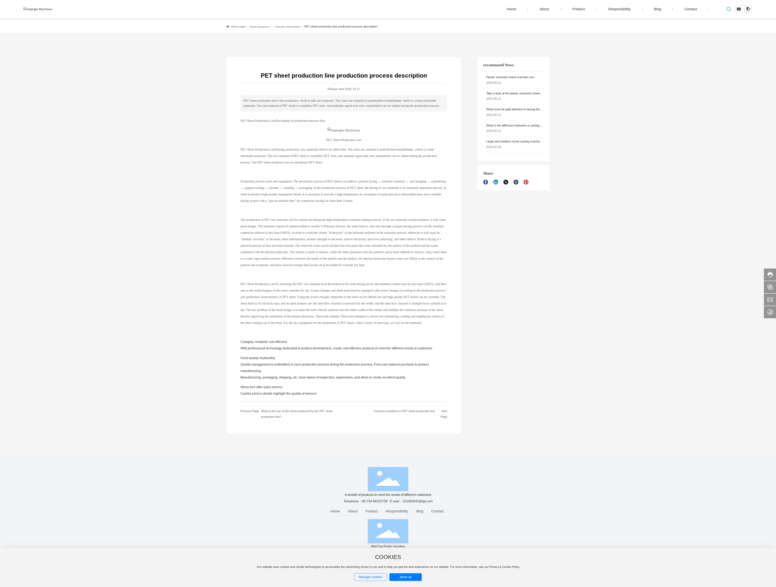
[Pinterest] (528, 182)
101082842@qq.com (418, 501)
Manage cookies (370, 577)
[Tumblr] (517, 182)
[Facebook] (487, 182)
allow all (406, 577)
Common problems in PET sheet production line (404, 411)
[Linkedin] (497, 182)
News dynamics (260, 26)
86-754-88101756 (375, 501)
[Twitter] (507, 182)
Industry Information (287, 26)
